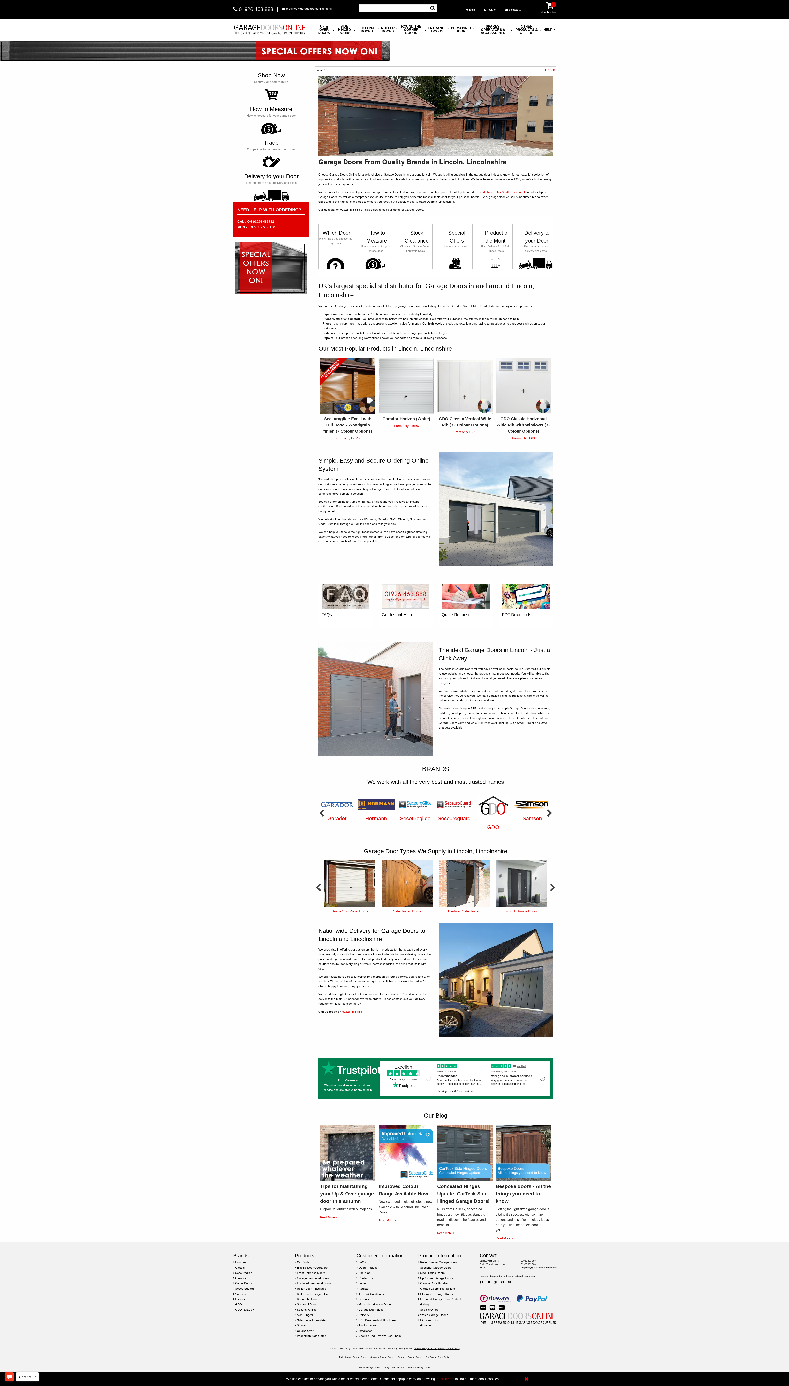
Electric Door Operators (407, 911)
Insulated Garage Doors (419, 1367)
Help (548, 29)
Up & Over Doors (324, 30)
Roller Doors (388, 29)
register (491, 9)
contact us (514, 9)
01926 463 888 (256, 9)
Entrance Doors (437, 29)
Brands (435, 769)
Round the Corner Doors (411, 30)
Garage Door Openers (393, 1367)
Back (551, 70)
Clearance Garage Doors (409, 1357)
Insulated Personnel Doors (521, 911)
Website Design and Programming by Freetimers (437, 1348)
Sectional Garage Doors (381, 1357)
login (471, 9)
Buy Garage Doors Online (438, 1357)
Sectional (519, 192)
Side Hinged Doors (344, 30)
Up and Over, (484, 192)
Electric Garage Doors (369, 1367)
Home (318, 70)
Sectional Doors (367, 29)
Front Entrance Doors (350, 911)
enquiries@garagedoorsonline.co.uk (308, 8)
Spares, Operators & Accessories (493, 30)
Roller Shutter (502, 192)
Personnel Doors (461, 29)
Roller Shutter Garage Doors (352, 1357)
